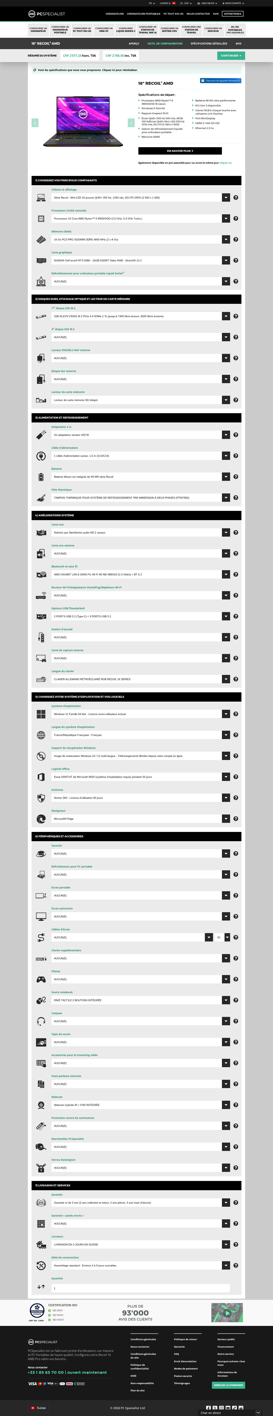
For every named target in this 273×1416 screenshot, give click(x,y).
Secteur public (226, 1339)
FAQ (176, 1354)
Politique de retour (185, 1339)
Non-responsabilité (142, 1383)
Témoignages (182, 1383)
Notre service (225, 1354)
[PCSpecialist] (46, 14)
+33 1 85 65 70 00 (46, 1372)
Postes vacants (183, 1376)
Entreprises (232, 13)
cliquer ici (225, 162)
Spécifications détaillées (209, 43)
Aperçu (134, 43)
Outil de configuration (165, 43)
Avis (216, 13)
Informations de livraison (227, 1374)
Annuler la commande (228, 1385)
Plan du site (138, 1390)
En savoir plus (179, 151)
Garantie (179, 1346)
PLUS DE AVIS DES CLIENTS (135, 1312)
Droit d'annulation (185, 1361)
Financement (225, 1346)
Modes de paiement (186, 1368)
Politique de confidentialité (140, 1366)
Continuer (231, 55)
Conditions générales (143, 1339)
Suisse (41, 1408)
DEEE (133, 1375)
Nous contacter (140, 1346)
